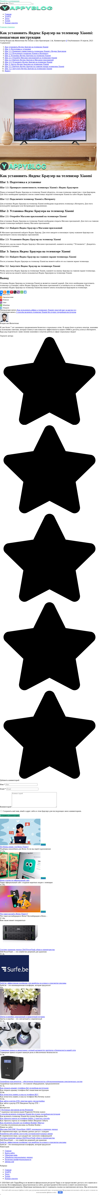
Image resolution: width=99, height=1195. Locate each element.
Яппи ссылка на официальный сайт (14, 880)
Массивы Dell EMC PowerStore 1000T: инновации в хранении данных (29, 1129)
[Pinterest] (11, 292)
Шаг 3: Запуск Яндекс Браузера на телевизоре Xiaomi (27, 64)
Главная (8, 14)
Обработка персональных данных (19, 1157)
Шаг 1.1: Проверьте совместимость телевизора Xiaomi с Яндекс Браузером (35, 51)
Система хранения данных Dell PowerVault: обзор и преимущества (27, 950)
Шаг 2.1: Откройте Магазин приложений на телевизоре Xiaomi (31, 58)
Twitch (7, 21)
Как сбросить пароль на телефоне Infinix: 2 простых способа (25, 1118)
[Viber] (18, 292)
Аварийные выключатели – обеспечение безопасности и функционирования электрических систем (41, 1081)
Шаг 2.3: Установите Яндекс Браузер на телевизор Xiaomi (28, 62)
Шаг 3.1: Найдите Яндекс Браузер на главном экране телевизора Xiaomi (34, 66)
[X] (15, 292)
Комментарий (5, 807)
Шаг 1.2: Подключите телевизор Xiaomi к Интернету (26, 53)
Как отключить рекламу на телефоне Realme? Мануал (22, 1123)
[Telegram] (25, 292)
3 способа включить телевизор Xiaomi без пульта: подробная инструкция (46, 312)
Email (3, 789)
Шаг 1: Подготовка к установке (18, 49)
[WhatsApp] (21, 292)
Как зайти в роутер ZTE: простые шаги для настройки (22, 1101)
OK (60, 1192)
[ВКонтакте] (1, 292)
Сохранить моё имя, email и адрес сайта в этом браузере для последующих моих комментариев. (42, 811)
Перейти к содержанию (9, 1)
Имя (2, 784)
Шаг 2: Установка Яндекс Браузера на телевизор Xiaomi (28, 56)
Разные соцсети (11, 23)
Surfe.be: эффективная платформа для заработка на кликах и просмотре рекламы (33, 983)
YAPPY (8, 16)
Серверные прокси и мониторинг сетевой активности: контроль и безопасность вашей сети (38, 1050)
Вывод (7, 71)
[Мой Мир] (8, 292)
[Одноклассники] (4, 292)
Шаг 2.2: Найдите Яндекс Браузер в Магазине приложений (29, 60)
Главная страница (7, 27)
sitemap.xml (9, 1162)
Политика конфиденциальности (18, 1159)
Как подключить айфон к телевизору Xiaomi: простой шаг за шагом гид (46, 310)
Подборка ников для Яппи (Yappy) (14, 847)
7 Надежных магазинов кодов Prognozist (16, 1110)
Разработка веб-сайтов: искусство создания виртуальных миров (26, 1134)
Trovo (7, 19)
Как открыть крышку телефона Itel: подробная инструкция (24, 1088)
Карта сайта (10, 1153)
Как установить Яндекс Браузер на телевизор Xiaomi (26, 47)
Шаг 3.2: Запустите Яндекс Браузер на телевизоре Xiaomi (28, 69)
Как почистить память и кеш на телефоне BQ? (19, 1094)
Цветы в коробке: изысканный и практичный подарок (22, 1017)
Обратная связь (11, 1155)
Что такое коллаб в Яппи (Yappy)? (14, 914)
